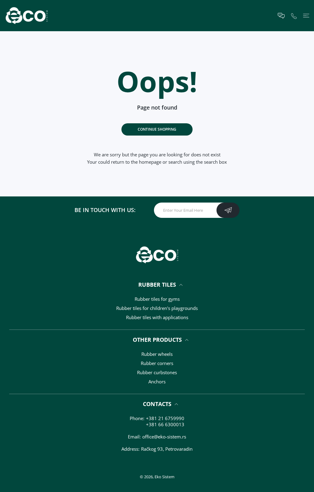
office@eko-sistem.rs (164, 437)
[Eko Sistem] (27, 16)
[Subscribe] (227, 210)
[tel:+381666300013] (294, 15)
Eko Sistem (164, 476)
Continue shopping (157, 129)
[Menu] (306, 16)
